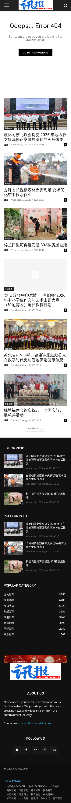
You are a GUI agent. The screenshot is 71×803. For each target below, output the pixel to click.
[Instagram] (44, 750)
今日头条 (8, 289)
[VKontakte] (54, 750)
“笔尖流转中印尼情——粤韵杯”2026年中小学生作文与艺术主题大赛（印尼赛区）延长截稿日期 (35, 300)
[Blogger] (17, 750)
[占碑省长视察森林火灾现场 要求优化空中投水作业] (35, 169)
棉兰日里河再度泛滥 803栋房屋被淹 (35, 245)
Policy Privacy (13, 780)
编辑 (6, 144)
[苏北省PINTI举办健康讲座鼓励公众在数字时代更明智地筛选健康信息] (35, 335)
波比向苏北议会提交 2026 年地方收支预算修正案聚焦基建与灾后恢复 (46, 460)
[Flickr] (35, 750)
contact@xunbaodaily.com (34, 723)
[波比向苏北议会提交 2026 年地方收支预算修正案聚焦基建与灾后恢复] (35, 114)
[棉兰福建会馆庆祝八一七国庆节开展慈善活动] (35, 390)
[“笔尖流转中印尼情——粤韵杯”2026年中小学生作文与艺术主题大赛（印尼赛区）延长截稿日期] (35, 275)
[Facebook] (26, 750)
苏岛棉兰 (8, 128)
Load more (34, 428)
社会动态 (8, 348)
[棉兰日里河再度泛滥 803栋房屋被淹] (35, 224)
